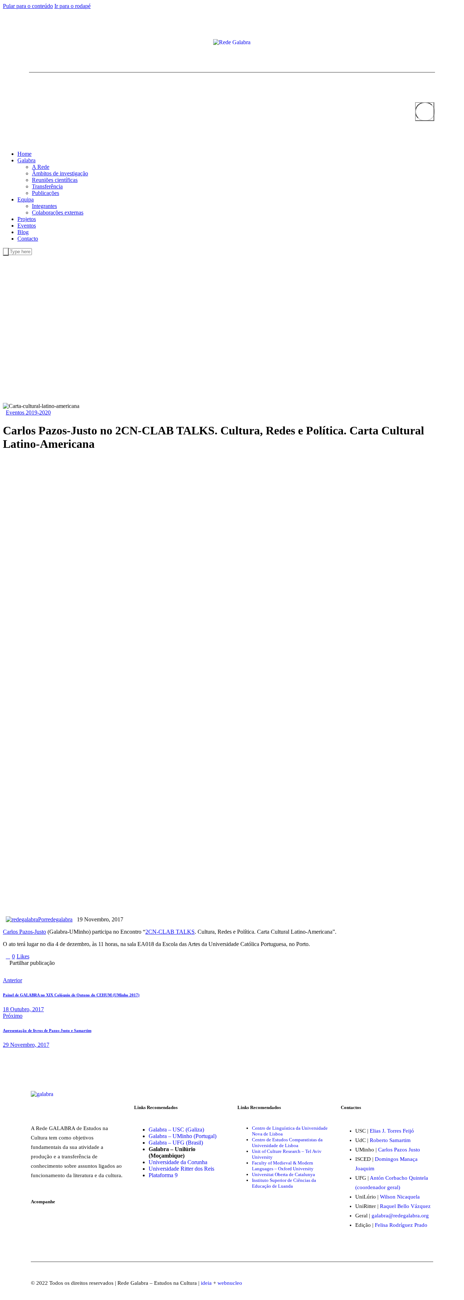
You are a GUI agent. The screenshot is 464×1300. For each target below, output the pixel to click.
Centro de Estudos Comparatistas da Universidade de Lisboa (287, 1142)
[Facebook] (31, 43)
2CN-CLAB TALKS (170, 932)
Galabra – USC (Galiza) (176, 1129)
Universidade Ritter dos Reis (181, 1169)
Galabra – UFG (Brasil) (176, 1142)
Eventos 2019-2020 (28, 412)
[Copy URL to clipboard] (130, 968)
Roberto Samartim (390, 1140)
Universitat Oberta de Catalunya (283, 1174)
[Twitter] (37, 43)
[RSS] (54, 43)
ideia (206, 1283)
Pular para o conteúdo (28, 6)
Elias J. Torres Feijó (392, 1131)
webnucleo (230, 1283)
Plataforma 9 (163, 1175)
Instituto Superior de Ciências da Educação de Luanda (284, 1183)
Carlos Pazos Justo (399, 1150)
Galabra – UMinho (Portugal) (182, 1136)
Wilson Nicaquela (400, 1197)
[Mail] (48, 43)
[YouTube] (43, 43)
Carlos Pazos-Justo (24, 932)
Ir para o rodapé (72, 6)
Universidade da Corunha (178, 1162)
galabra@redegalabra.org (400, 1215)
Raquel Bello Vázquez (405, 1206)
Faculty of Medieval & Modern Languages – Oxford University (283, 1165)
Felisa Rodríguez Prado (401, 1225)
